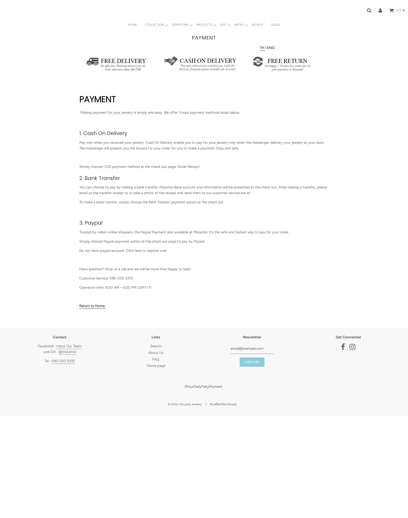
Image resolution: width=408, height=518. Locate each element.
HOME (132, 24)
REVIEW (257, 24)
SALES (275, 24)
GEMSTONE (180, 24)
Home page (156, 366)
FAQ (155, 359)
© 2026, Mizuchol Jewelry (184, 404)
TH (262, 48)
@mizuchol (67, 352)
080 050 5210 (63, 361)
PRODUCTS (204, 24)
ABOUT (239, 24)
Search (155, 346)
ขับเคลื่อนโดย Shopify (223, 404)
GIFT (223, 24)
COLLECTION (154, 24)
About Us (155, 353)
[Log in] (380, 10)
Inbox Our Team (68, 346)
